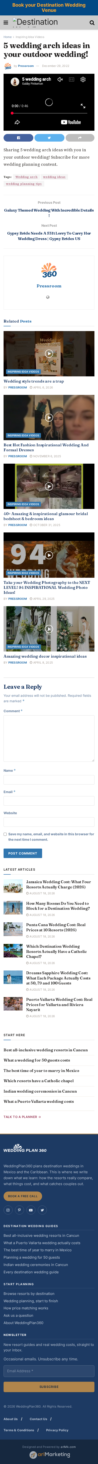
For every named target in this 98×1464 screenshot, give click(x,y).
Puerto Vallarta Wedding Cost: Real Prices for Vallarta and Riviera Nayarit (59, 1004)
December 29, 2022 (55, 66)
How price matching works (26, 1308)
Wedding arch (26, 177)
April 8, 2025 (43, 662)
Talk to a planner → (22, 1117)
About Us (11, 1419)
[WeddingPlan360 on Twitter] (42, 1210)
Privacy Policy (57, 1430)
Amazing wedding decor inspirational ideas (45, 656)
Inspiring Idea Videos (30, 37)
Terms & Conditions (19, 1430)
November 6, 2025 (47, 456)
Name (10, 770)
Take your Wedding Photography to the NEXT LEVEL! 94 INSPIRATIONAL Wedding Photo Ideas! (47, 587)
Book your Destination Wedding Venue (49, 7)
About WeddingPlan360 (23, 1323)
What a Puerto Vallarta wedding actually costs (42, 1243)
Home (8, 37)
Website (10, 813)
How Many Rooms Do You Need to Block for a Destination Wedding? (58, 906)
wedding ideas (54, 177)
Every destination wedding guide (31, 1272)
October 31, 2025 (46, 525)
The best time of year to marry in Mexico (41, 1070)
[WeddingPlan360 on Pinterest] (19, 1210)
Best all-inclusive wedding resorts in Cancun (46, 1050)
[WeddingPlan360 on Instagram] (8, 1210)
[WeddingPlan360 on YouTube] (30, 1210)
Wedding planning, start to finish (31, 1301)
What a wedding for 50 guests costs (37, 1060)
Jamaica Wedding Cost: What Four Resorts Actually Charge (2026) (58, 884)
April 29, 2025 (43, 598)
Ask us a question (18, 1315)
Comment (13, 711)
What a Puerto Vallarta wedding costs (39, 1101)
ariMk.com (68, 1447)
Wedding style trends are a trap (34, 381)
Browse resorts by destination (29, 1294)
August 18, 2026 (42, 893)
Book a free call (23, 1196)
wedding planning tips (24, 184)
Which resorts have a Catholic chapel (39, 1080)
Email (10, 792)
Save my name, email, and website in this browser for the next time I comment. (51, 836)
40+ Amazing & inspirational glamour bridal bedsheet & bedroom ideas (46, 516)
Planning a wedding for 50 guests (32, 1257)
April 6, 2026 (43, 387)
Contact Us (38, 1419)
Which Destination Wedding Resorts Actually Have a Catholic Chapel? (56, 951)
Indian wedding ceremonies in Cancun (40, 1091)
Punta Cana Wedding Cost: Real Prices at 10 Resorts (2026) (55, 927)
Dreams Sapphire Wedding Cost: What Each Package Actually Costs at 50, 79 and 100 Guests (58, 977)
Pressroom (26, 66)
